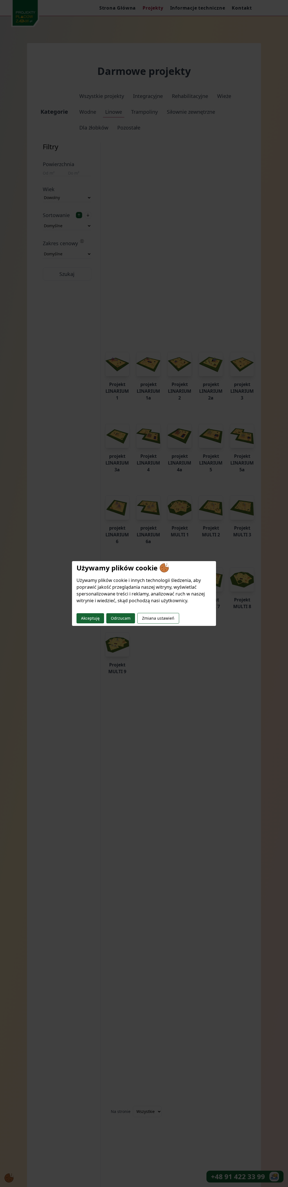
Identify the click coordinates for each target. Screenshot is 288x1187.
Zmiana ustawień (158, 618)
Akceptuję (90, 618)
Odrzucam (120, 618)
